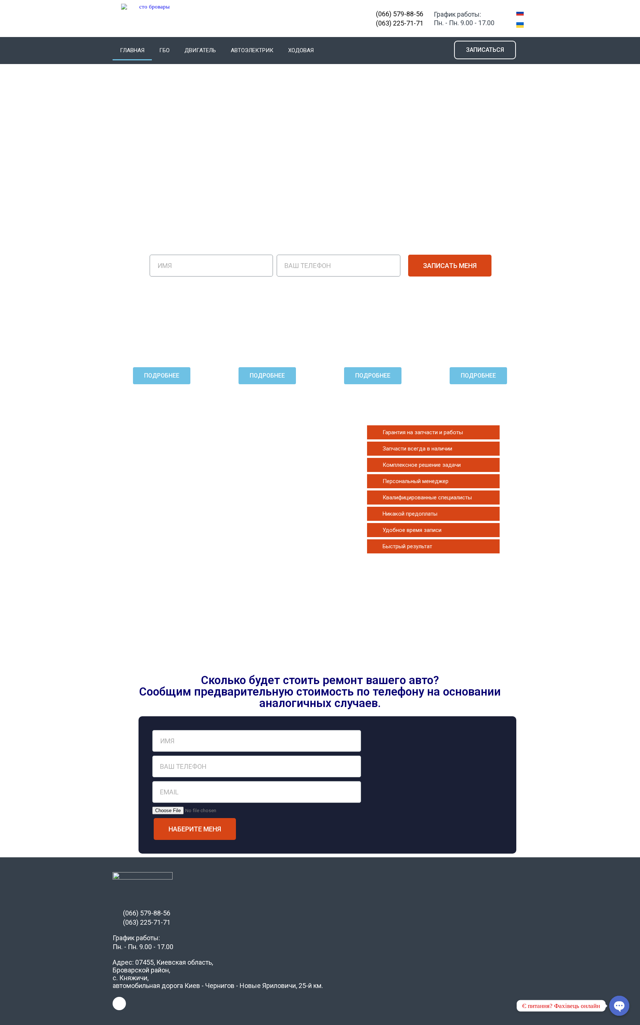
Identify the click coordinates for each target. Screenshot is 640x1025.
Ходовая (301, 50)
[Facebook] (119, 1003)
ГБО (164, 50)
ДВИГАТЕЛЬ (200, 50)
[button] (485, 50)
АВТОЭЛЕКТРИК (252, 50)
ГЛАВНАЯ (132, 50)
